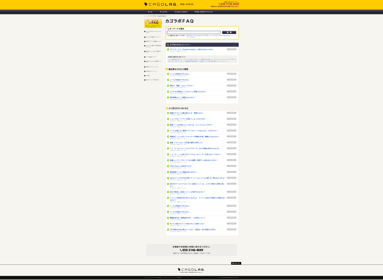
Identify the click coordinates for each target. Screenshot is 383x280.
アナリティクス (218, 59)
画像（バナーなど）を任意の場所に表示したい (186, 142)
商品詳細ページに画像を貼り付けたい (183, 172)
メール (170, 59)
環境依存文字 (189, 35)
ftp (209, 61)
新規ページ (210, 59)
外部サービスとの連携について (153, 62)
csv (196, 59)
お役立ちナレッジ (151, 71)
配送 (195, 61)
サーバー (218, 61)
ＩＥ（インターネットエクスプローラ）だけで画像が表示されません (194, 148)
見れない (193, 37)
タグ (194, 59)
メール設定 (200, 61)
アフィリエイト (227, 59)
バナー (182, 59)
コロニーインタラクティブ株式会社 (153, 277)
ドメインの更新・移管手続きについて (153, 46)
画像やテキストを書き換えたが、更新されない (186, 113)
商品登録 (187, 61)
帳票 (203, 59)
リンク (199, 59)
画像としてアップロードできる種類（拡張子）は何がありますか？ (194, 160)
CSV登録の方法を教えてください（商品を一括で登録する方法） (193, 229)
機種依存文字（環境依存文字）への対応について (187, 218)
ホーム (150, 12)
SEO (212, 61)
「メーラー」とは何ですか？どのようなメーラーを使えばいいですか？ (195, 154)
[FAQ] (179, 22)
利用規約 (179, 277)
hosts (191, 59)
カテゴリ (186, 59)
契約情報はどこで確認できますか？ (182, 97)
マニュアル (163, 12)
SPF (195, 35)
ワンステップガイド (181, 12)
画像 (173, 59)
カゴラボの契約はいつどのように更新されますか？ (188, 91)
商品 (176, 59)
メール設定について (151, 57)
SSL (206, 59)
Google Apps (199, 35)
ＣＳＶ (172, 61)
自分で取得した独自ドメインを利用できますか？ (187, 192)
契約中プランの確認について (153, 41)
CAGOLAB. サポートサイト (169, 4)
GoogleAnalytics (218, 35)
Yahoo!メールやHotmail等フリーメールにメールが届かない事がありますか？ (198, 178)
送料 (214, 61)
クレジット (224, 61)
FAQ (150, 16)
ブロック (177, 61)
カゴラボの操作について (152, 37)
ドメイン (206, 61)
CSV (179, 59)
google (192, 61)
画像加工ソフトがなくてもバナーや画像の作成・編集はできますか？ (194, 136)
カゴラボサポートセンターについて (153, 32)
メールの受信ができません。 (180, 74)
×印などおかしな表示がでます (181, 166)
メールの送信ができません (179, 80)
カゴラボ (211, 35)
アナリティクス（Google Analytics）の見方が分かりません (191, 49)
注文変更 (206, 35)
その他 (148, 75)
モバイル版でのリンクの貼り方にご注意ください (187, 224)
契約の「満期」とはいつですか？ (182, 86)
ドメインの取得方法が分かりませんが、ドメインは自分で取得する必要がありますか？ (198, 199)
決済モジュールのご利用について (153, 52)
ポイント (182, 61)
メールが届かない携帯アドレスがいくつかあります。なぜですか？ (194, 131)
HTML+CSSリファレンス (203, 12)
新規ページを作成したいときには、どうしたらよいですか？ (191, 125)
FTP (232, 59)
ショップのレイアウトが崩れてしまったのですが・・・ (190, 119)
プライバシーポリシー (169, 277)
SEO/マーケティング (151, 67)
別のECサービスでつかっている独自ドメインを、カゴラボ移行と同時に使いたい (197, 185)
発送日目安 (226, 35)
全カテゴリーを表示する (152, 80)
